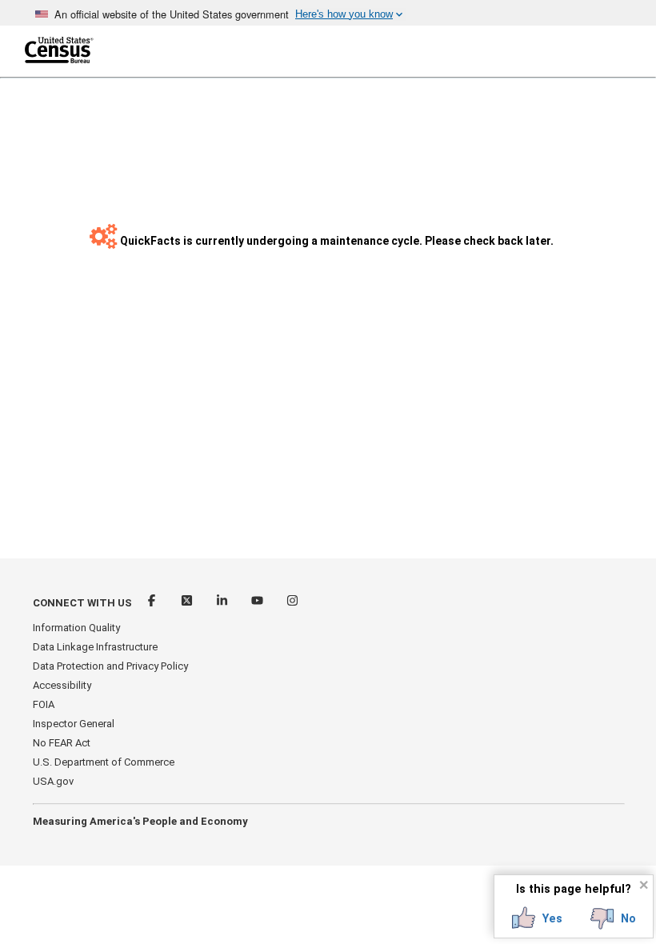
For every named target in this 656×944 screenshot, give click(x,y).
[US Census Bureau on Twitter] (188, 602)
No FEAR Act (61, 743)
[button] (537, 918)
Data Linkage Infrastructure (95, 647)
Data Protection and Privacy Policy (110, 666)
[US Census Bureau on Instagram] (292, 602)
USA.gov (53, 781)
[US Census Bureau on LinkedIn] (223, 602)
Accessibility (62, 685)
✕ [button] (643, 884)
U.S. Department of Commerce (103, 762)
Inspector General (73, 724)
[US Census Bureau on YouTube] (258, 602)
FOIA (43, 704)
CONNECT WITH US (82, 603)
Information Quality (76, 628)
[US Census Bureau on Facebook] (152, 602)
